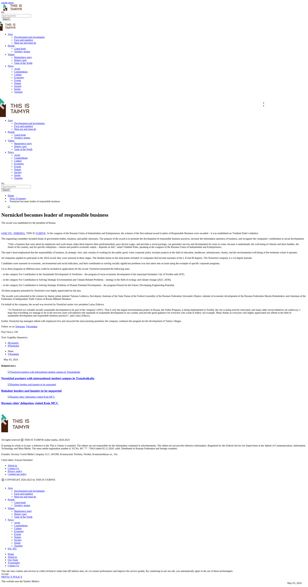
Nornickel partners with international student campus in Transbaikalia (47, 378)
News (11, 66)
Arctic (17, 68)
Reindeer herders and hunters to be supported (31, 390)
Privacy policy (15, 471)
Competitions (21, 71)
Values (11, 54)
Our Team (13, 559)
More (4, 584)
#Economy (13, 342)
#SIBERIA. (19, 233)
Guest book (20, 48)
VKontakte (31, 326)
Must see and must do (25, 43)
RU (3, 12)
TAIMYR (40, 233)
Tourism (18, 92)
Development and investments (29, 37)
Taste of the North (23, 63)
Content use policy (17, 474)
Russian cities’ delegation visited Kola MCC (29, 403)
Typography (14, 562)
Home (11, 195)
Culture (18, 74)
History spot (20, 60)
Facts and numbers (23, 40)
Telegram (20, 326)
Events (17, 80)
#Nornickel (13, 345)
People (11, 45)
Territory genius (22, 51)
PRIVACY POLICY (11, 576)
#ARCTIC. (7, 233)
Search (6, 190)
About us (12, 465)
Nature (17, 83)
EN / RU (12, 548)
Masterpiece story (23, 57)
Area (10, 34)
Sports (17, 89)
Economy (19, 77)
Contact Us (13, 468)
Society (18, 86)
